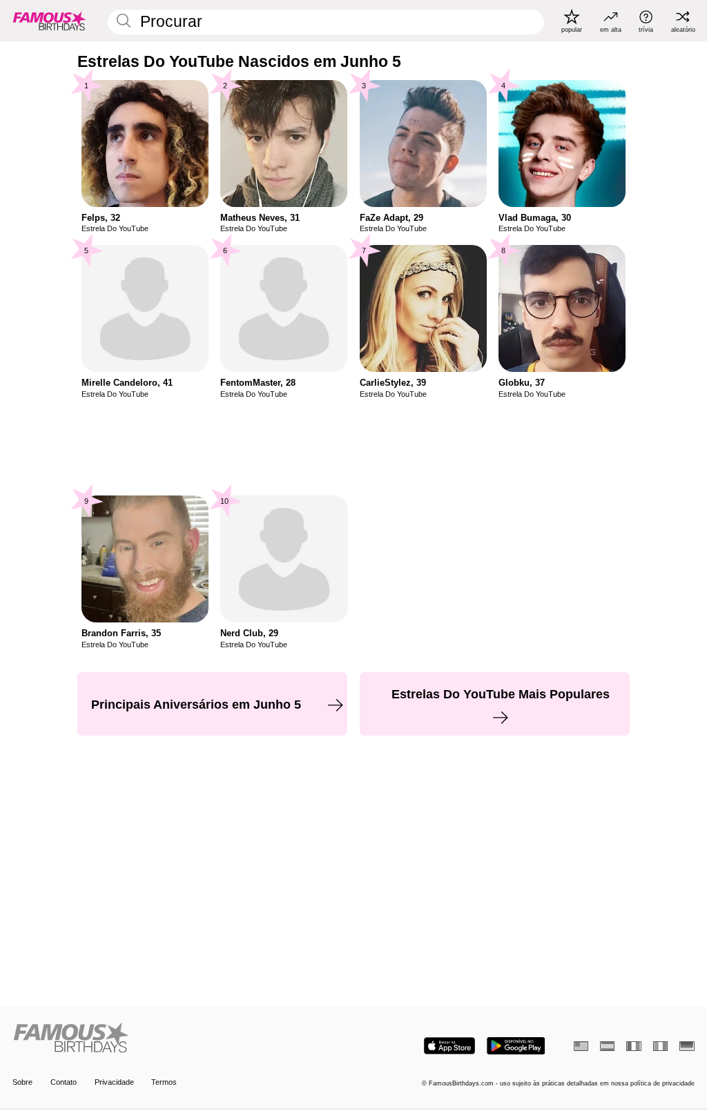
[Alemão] (686, 1046)
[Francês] (633, 1046)
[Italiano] (660, 1046)
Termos (164, 1082)
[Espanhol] (607, 1046)
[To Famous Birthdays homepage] (50, 21)
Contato (63, 1082)
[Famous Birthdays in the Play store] (516, 1045)
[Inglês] (581, 1046)
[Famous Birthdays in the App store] (449, 1045)
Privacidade (114, 1082)
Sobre (22, 1082)
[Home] (179, 1038)
